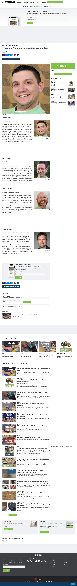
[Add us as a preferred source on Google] (18, 55)
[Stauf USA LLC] (46, 6)
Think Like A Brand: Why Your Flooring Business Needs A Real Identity (58, 84)
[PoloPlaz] (37, 6)
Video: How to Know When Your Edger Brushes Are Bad (58, 90)
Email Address (30, 17)
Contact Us (31, 581)
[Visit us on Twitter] (45, 561)
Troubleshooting (13, 45)
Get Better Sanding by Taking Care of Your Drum (32, 481)
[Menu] (2, 2)
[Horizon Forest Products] (42, 6)
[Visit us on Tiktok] (34, 561)
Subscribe (37, 581)
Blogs (14, 313)
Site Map (51, 581)
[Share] (6, 55)
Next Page (12, 514)
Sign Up (30, 23)
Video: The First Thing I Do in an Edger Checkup (32, 426)
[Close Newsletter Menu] (74, 11)
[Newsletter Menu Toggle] (74, 2)
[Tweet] (12, 55)
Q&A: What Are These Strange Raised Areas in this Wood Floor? (33, 493)
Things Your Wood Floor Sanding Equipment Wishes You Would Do (33, 460)
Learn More (8, 529)
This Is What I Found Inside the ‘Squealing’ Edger (32, 448)
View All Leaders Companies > (62, 74)
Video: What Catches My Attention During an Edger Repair (26, 315)
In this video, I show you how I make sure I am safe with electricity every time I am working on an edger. (33, 419)
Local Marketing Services (55, 2)
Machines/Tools (20, 457)
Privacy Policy (42, 581)
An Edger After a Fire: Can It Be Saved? (29, 437)
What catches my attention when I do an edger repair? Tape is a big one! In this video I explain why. (33, 373)
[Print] (3, 55)
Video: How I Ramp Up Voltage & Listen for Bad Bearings (58, 96)
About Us (26, 581)
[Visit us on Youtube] (42, 561)
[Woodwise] (31, 6)
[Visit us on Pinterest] (36, 561)
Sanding (4, 45)
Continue (27, 301)
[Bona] (25, 6)
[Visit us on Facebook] (28, 561)
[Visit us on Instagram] (31, 561)
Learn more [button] (37, 583)
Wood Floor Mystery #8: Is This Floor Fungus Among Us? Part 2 (33, 504)
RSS (47, 581)
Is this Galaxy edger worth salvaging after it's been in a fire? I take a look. (33, 439)
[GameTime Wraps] (50, 6)
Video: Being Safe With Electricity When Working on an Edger (58, 103)
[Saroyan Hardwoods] (53, 6)
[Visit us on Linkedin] (39, 561)
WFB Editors (4, 51)
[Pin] (15, 55)
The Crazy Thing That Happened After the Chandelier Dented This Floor (30, 471)
